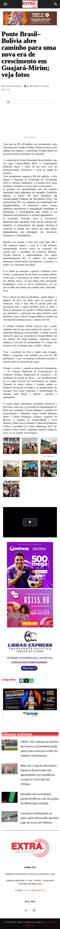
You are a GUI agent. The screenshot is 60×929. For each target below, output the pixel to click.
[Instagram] (34, 910)
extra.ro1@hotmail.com (34, 890)
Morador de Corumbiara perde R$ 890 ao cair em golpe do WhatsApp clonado (39, 798)
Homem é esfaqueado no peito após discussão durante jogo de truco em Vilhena (39, 818)
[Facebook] (26, 911)
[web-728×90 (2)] (30, 716)
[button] (5, 4)
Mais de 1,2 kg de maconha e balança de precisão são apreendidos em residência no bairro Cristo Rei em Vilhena (39, 775)
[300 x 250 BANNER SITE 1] (30, 626)
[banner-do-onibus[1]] (30, 672)
